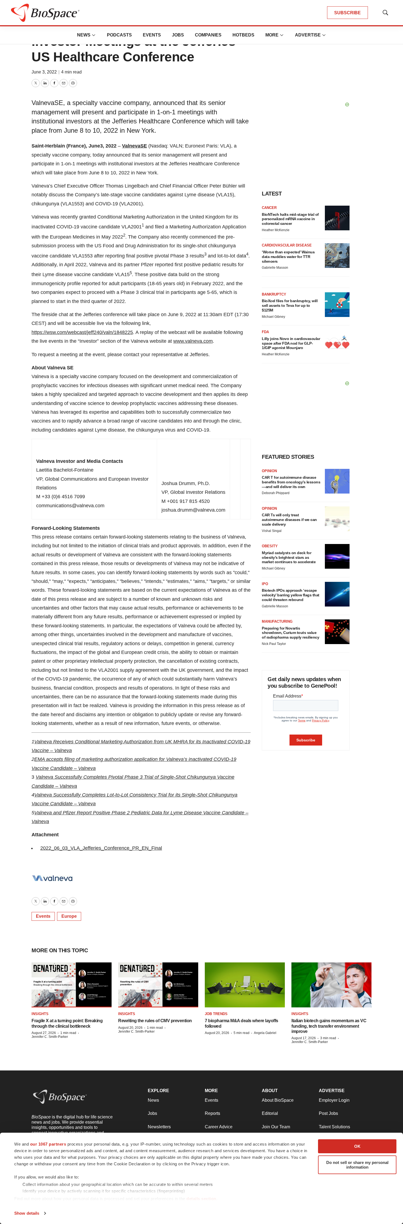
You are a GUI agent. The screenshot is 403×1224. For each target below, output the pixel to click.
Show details (26, 1213)
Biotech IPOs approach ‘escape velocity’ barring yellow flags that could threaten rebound (290, 595)
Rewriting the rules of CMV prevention (155, 1020)
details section (201, 1198)
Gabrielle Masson (275, 268)
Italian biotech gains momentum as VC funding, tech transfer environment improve (328, 1025)
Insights (40, 1014)
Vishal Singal (272, 531)
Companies (208, 35)
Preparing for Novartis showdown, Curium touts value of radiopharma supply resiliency (290, 633)
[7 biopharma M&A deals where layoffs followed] (245, 984)
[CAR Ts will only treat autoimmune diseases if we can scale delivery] (337, 518)
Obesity (270, 546)
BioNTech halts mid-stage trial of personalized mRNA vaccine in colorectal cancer (290, 219)
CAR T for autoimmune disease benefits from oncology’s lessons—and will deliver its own (291, 482)
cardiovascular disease (287, 245)
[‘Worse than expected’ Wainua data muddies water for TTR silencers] (337, 255)
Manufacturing (277, 621)
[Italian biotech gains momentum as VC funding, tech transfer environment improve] (331, 984)
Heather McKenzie (276, 230)
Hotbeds (243, 35)
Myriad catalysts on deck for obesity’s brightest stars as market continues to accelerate (289, 557)
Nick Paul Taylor (274, 644)
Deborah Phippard (276, 493)
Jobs (178, 35)
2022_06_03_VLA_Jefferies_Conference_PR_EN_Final (101, 848)
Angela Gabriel (265, 1033)
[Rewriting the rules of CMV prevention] (158, 984)
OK (357, 1146)
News (83, 35)
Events (152, 35)
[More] (94, 35)
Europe (69, 916)
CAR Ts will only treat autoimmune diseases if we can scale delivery (289, 519)
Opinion (269, 471)
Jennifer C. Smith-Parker (50, 1037)
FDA (265, 332)
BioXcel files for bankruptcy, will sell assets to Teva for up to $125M (289, 305)
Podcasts (119, 35)
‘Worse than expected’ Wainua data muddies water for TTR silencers (288, 257)
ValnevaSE (134, 146)
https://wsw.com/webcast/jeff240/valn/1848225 (82, 332)
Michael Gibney (273, 317)
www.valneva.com (193, 341)
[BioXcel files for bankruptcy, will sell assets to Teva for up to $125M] (337, 304)
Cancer (269, 208)
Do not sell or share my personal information (357, 1164)
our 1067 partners (48, 1144)
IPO (265, 584)
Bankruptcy (274, 294)
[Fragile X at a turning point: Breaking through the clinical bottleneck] (72, 984)
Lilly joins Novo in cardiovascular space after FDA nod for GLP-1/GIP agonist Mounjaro (291, 343)
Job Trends (216, 1014)
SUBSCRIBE (347, 12)
